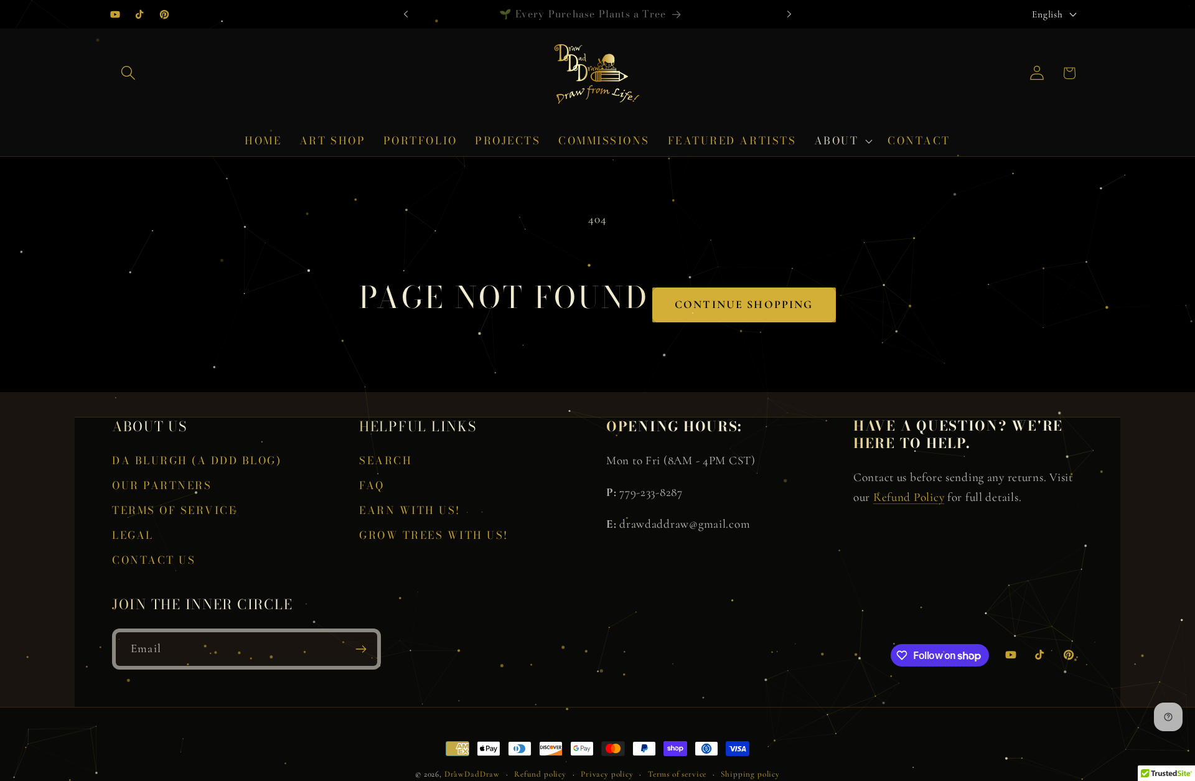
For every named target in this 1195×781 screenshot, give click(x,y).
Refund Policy (908, 497)
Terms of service (677, 774)
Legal (133, 535)
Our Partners (162, 485)
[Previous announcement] (405, 14)
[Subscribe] (360, 649)
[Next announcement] (789, 14)
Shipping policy (750, 774)
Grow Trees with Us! (433, 535)
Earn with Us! (410, 510)
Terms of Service (174, 510)
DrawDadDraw (472, 774)
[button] (128, 73)
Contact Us (153, 560)
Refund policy (540, 774)
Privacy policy (607, 774)
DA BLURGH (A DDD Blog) (196, 460)
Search (385, 460)
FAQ (372, 485)
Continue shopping (744, 304)
